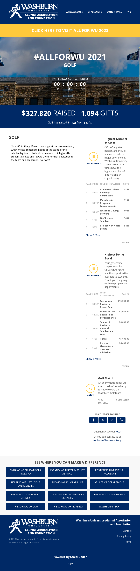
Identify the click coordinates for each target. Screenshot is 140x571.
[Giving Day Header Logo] (34, 11)
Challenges (95, 11)
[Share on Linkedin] (112, 420)
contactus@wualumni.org (107, 440)
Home (128, 541)
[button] (121, 420)
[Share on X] (103, 420)
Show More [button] (93, 235)
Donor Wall (114, 11)
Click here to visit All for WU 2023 (70, 30)
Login (70, 563)
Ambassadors (74, 11)
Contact (127, 530)
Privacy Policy (123, 536)
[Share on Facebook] (93, 420)
